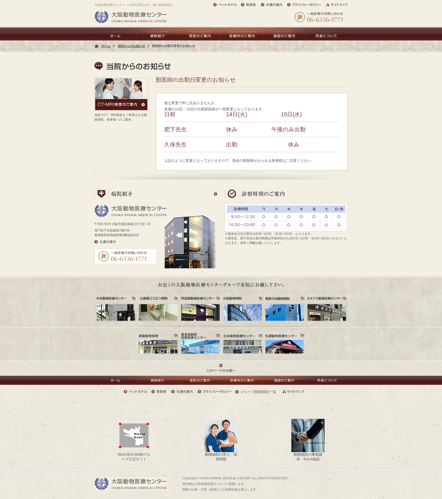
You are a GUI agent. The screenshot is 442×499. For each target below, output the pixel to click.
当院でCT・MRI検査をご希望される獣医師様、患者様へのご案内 (120, 117)
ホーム (105, 46)
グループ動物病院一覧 (258, 392)
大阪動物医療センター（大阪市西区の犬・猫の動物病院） (134, 5)
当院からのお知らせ (131, 46)
